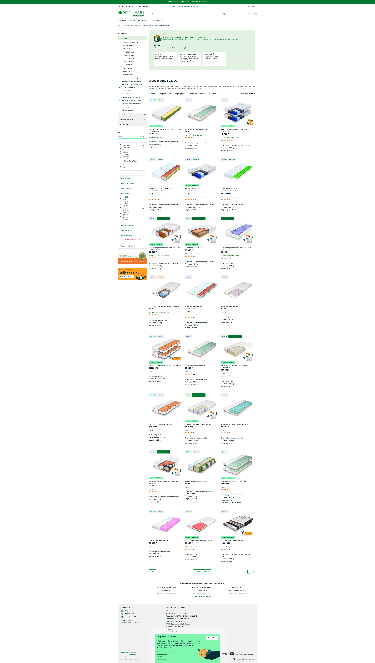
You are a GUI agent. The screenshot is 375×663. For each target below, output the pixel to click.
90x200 (133, 199)
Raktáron (133, 145)
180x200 (133, 210)
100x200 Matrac (128, 52)
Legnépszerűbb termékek (196, 94)
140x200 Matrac (128, 58)
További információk (164, 652)
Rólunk (174, 6)
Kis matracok (127, 71)
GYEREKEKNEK (124, 124)
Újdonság (133, 147)
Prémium (133, 152)
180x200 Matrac (128, 65)
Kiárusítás (133, 156)
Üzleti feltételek (171, 632)
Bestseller (133, 159)
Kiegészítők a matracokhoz (131, 97)
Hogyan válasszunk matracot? (189, 6)
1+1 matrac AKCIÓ (237, 587)
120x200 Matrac (128, 55)
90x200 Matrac (128, 49)
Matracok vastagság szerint (131, 100)
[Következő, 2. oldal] (249, 571)
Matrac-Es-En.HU (130, 617)
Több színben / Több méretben (133, 162)
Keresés (224, 14)
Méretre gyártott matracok (131, 107)
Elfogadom (212, 638)
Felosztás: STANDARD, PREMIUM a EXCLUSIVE (181, 616)
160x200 (133, 208)
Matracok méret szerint (130, 43)
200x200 (133, 213)
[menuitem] (122, 21)
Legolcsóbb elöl (165, 94)
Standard (133, 150)
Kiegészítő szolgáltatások (175, 626)
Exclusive (133, 154)
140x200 (133, 206)
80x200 (133, 197)
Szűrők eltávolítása (131, 239)
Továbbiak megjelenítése (202, 596)
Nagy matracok (128, 74)
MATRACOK (123, 38)
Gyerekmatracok (127, 91)
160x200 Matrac (128, 62)
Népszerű (133, 165)
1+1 (133, 167)
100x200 (133, 201)
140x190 (133, 217)
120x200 (133, 204)
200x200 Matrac (128, 68)
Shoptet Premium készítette (245, 659)
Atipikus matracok (128, 110)
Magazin (169, 629)
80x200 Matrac (128, 45)
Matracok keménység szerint (132, 84)
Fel (153, 571)
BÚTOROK (123, 114)
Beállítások (162, 657)
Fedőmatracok (127, 94)
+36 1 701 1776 (129, 614)
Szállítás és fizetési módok (175, 621)
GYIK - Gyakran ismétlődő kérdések (178, 624)
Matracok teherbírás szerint (131, 103)
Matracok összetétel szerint (131, 81)
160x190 (133, 219)
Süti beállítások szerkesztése (130, 659)
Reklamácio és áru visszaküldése (177, 619)
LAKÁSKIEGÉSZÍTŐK (126, 119)
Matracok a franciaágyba (131, 78)
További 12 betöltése (202, 571)
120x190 (133, 215)
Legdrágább (179, 94)
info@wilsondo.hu (130, 611)
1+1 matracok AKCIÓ (128, 87)
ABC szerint (213, 94)
